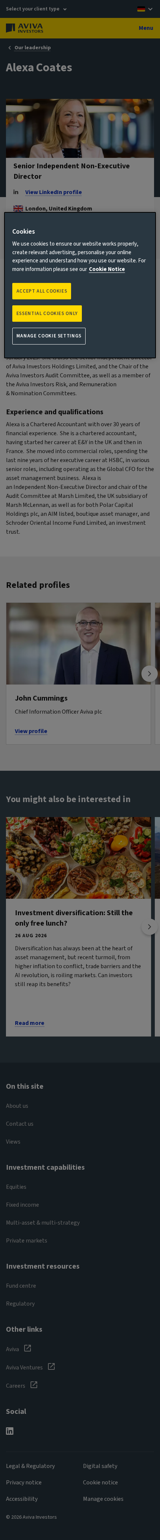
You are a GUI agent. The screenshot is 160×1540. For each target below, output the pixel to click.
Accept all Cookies (41, 291)
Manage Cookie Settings (48, 336)
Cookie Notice (107, 269)
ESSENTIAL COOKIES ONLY (47, 313)
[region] (80, 285)
